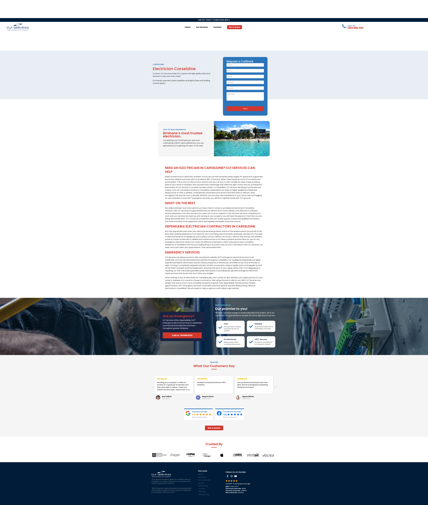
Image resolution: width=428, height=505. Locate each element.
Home (187, 27)
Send (245, 108)
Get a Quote (234, 27)
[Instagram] (232, 476)
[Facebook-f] (228, 476)
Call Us (351, 25)
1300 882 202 (355, 28)
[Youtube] (236, 476)
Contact (217, 27)
